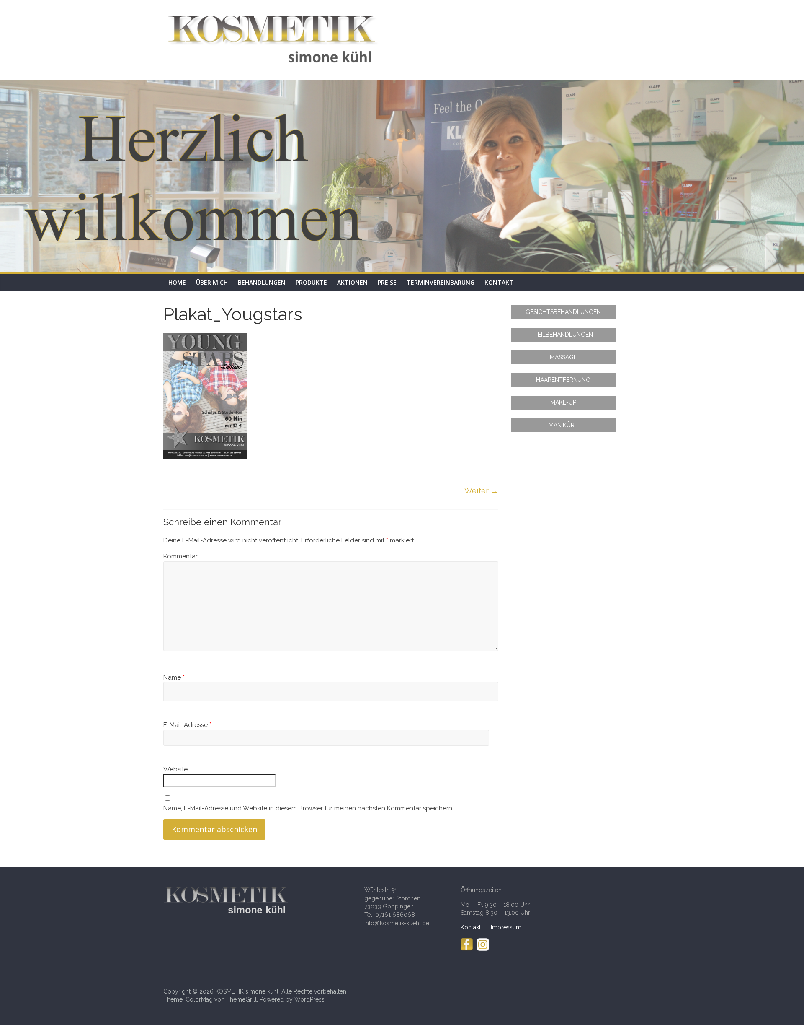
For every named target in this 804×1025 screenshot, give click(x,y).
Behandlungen (262, 282)
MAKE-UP (563, 402)
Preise (387, 282)
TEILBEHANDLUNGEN (563, 334)
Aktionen (352, 282)
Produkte (311, 282)
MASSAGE (563, 357)
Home (177, 282)
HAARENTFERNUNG (563, 379)
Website (175, 769)
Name (174, 677)
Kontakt (498, 282)
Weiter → (481, 490)
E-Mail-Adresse (187, 725)
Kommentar (180, 556)
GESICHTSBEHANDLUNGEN (563, 312)
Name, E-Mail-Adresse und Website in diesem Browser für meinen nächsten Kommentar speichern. (308, 808)
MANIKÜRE (563, 425)
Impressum (506, 927)
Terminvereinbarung (440, 282)
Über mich (212, 282)
